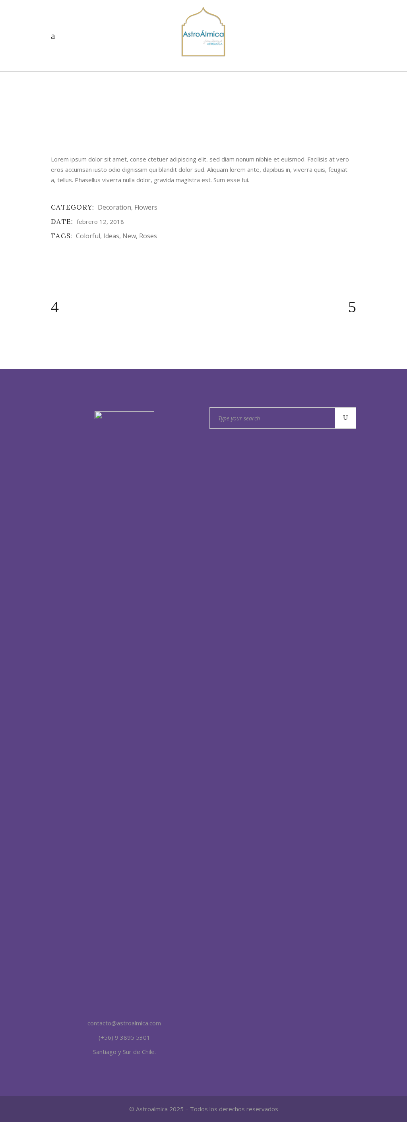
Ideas (111, 235)
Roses (148, 235)
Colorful (88, 235)
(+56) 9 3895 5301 (124, 1037)
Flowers (145, 207)
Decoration (114, 207)
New (129, 235)
